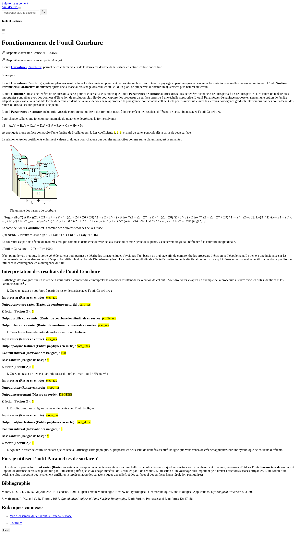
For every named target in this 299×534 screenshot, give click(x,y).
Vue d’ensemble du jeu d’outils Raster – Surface (41, 516)
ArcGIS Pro (10, 7)
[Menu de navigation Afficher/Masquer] (19, 8)
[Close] (3, 30)
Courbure (16, 523)
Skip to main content (15, 3)
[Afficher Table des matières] (3, 33)
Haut (6, 530)
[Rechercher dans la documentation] (43, 12)
